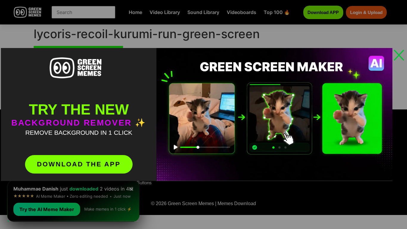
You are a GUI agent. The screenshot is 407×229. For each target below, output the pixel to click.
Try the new (79, 109)
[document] (203, 114)
